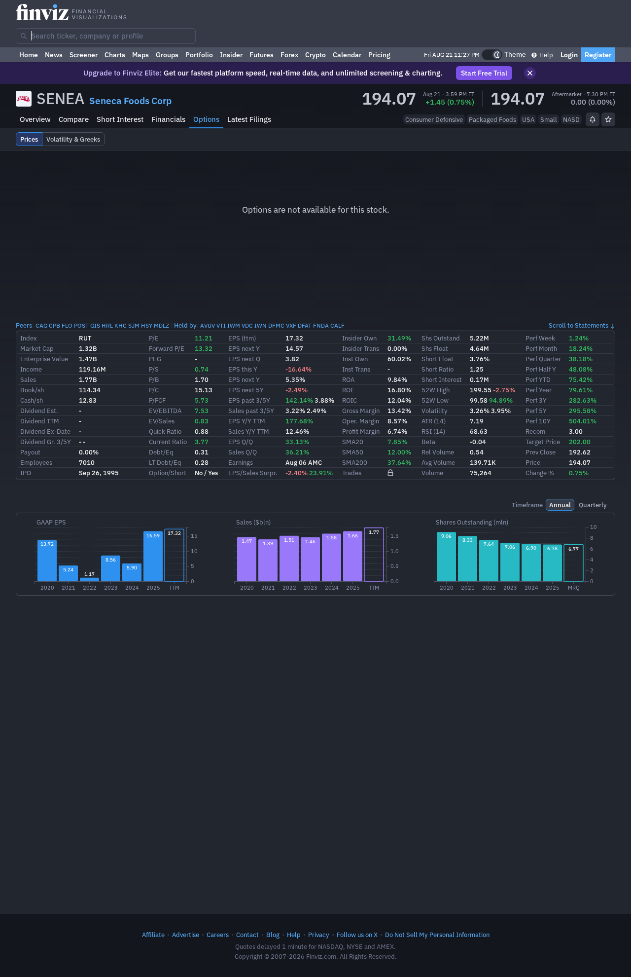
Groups (167, 54)
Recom (535, 431)
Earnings (240, 462)
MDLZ (161, 325)
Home (28, 54)
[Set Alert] (592, 119)
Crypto (315, 54)
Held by (185, 325)
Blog (273, 935)
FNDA (321, 325)
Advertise (185, 935)
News (54, 54)
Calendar (347, 54)
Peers (24, 325)
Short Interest (120, 119)
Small (548, 119)
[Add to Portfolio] (608, 119)
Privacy (318, 935)
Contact (247, 935)
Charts (115, 54)
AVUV (207, 325)
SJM (134, 325)
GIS (95, 325)
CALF (337, 325)
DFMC (276, 325)
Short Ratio (437, 369)
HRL (107, 325)
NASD (571, 119)
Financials (168, 119)
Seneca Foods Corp (130, 101)
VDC (247, 325)
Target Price (543, 442)
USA (528, 119)
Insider (231, 54)
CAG (41, 325)
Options (206, 119)
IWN (260, 325)
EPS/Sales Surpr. (253, 473)
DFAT (305, 325)
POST (81, 325)
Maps (140, 54)
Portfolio (199, 54)
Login (569, 54)
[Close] (530, 73)
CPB (54, 325)
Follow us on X (357, 935)
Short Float (437, 359)
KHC (120, 325)
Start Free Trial (484, 73)
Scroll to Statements (578, 325)
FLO (67, 325)
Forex (289, 54)
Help (545, 55)
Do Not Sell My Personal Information (437, 935)
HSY (146, 325)
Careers (218, 935)
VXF (291, 325)
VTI (221, 325)
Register (598, 54)
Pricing (379, 54)
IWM (233, 325)
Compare (74, 119)
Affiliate (153, 935)
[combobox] (106, 36)
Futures (261, 54)
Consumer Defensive (434, 119)
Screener (84, 54)
